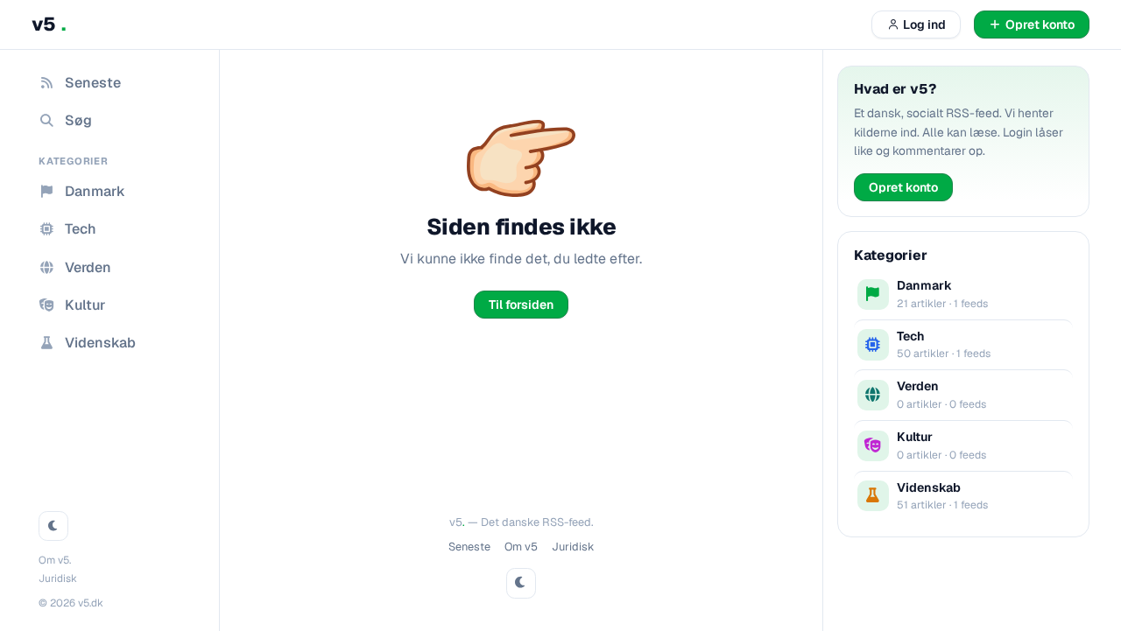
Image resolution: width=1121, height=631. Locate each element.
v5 (49, 23)
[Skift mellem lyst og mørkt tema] (53, 526)
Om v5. (55, 559)
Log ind (924, 24)
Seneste (469, 546)
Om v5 (521, 546)
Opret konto (903, 187)
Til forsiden (521, 304)
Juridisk (58, 578)
